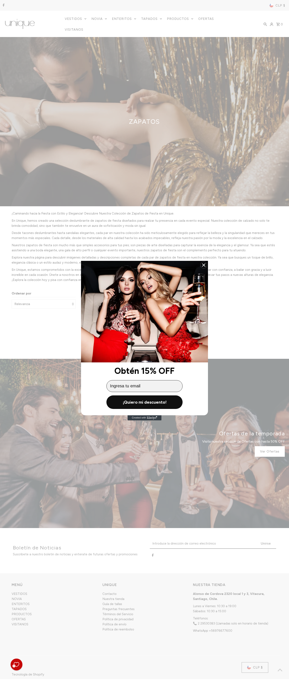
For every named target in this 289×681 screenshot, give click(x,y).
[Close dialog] (203, 265)
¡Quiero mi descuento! (145, 402)
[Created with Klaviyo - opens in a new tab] (144, 417)
